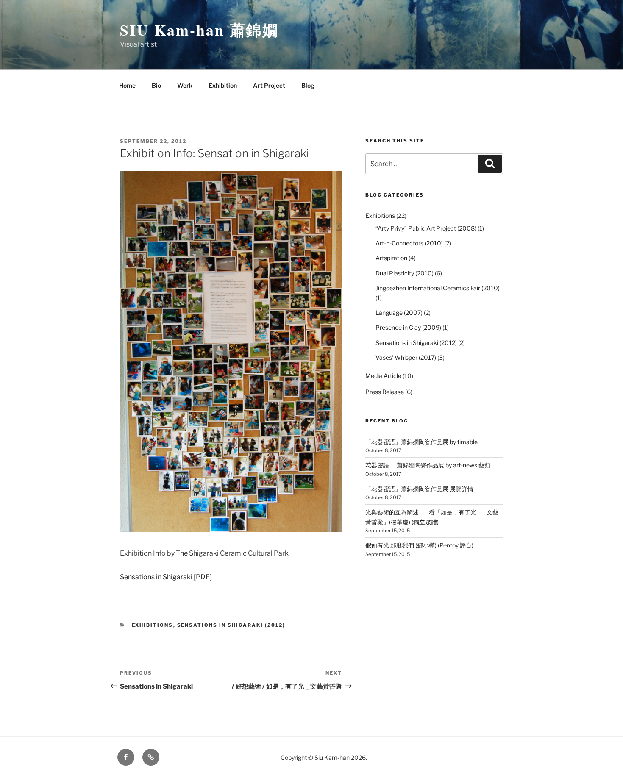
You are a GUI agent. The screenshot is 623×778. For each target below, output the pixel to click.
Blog (307, 85)
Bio (156, 85)
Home (127, 85)
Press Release (384, 391)
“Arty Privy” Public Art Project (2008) (425, 228)
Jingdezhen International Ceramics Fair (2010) (437, 288)
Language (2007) (399, 312)
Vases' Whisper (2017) (405, 357)
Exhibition (223, 85)
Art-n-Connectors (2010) (409, 243)
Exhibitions (152, 625)
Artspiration (391, 257)
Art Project (269, 85)
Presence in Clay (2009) (408, 327)
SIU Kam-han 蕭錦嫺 (199, 30)
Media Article (383, 375)
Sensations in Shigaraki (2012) (231, 625)
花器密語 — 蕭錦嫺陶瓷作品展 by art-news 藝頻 (427, 465)
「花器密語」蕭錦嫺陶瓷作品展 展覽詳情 (419, 488)
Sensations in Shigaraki (156, 577)
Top (602, 757)
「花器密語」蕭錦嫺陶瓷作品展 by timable (421, 441)
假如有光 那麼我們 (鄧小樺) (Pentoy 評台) (419, 545)
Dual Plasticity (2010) (404, 273)
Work (184, 85)
